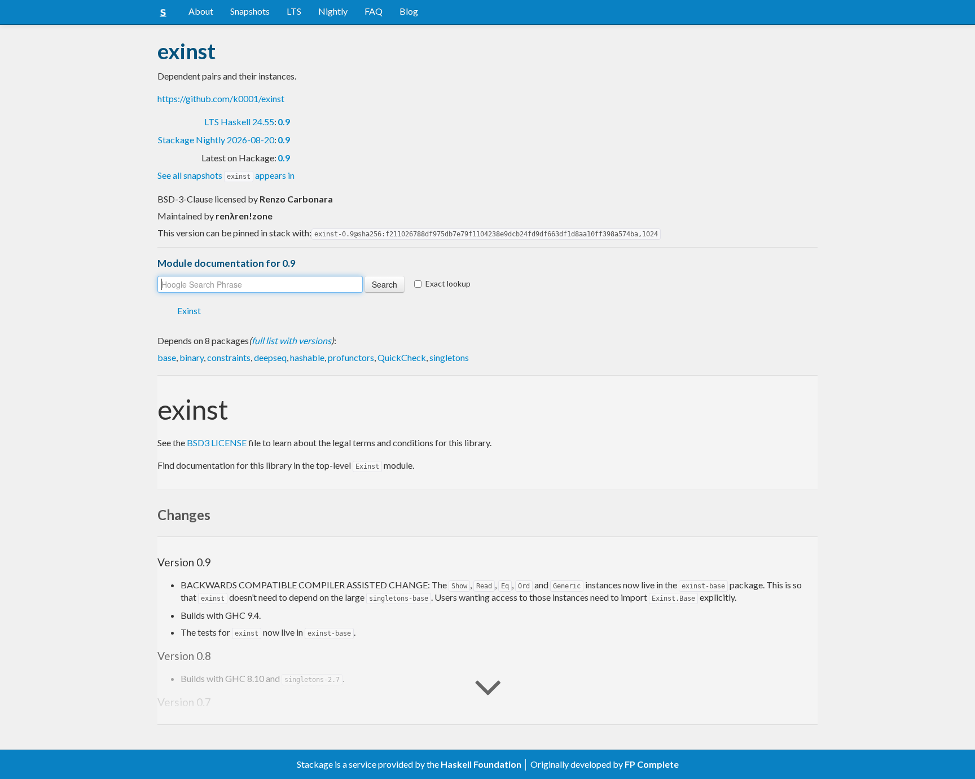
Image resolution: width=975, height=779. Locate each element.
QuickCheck (401, 357)
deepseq (270, 357)
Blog (408, 11)
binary (191, 357)
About (200, 11)
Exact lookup (448, 283)
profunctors (351, 357)
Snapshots (250, 11)
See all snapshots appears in (226, 175)
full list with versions (291, 340)
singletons (449, 357)
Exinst (189, 310)
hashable (307, 357)
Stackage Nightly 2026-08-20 (216, 139)
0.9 (284, 121)
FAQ (373, 11)
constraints (229, 357)
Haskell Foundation (481, 764)
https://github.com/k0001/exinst (220, 98)
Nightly (333, 11)
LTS (294, 11)
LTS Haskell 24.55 (239, 121)
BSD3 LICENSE (217, 442)
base (166, 357)
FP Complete (652, 764)
